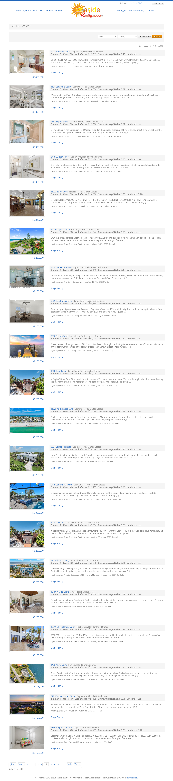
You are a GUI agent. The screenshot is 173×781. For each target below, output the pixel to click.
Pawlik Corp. (132, 778)
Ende (69, 764)
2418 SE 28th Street (60, 156)
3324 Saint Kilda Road (61, 446)
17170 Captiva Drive (60, 229)
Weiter (77, 764)
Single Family (57, 72)
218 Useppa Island (59, 121)
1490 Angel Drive (59, 664)
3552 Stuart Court (59, 336)
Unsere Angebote (22, 10)
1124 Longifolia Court (61, 86)
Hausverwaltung (136, 10)
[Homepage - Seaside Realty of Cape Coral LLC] (86, 9)
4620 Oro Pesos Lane (61, 267)
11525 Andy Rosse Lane (62, 408)
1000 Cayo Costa (58, 371)
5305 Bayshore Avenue (61, 301)
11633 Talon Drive (59, 191)
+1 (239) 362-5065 (134, 3)
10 (59, 764)
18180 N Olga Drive (60, 591)
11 (63, 764)
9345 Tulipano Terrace (61, 727)
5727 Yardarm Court (60, 51)
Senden (157, 36)
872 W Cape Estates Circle (63, 696)
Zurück (21, 764)
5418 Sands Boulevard (61, 484)
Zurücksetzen (145, 36)
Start (13, 764)
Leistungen (121, 10)
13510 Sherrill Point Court (63, 627)
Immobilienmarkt (54, 10)
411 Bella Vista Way (60, 560)
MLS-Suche (38, 10)
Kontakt (150, 10)
